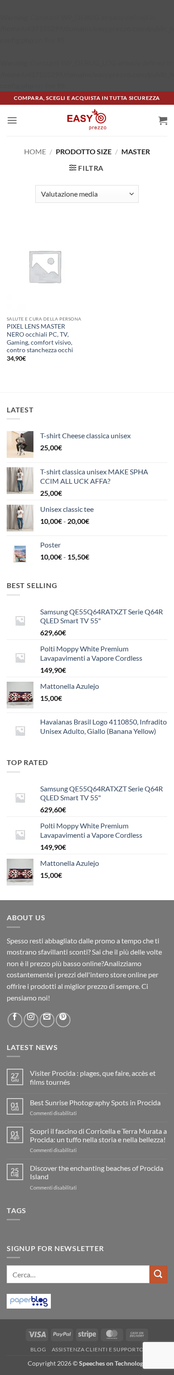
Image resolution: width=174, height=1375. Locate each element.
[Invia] (158, 1274)
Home (35, 151)
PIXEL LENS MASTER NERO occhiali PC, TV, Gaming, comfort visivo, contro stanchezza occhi (40, 338)
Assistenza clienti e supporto (98, 1349)
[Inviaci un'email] (47, 1020)
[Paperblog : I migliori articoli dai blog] (29, 1300)
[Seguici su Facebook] (15, 1020)
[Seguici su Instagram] (31, 1020)
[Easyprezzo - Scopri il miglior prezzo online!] (87, 120)
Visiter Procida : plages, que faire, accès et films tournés (93, 1077)
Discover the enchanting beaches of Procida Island (96, 1172)
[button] (12, 120)
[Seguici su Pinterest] (63, 1020)
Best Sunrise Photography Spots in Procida (95, 1102)
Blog (38, 1349)
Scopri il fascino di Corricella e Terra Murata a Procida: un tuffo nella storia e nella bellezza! (98, 1135)
